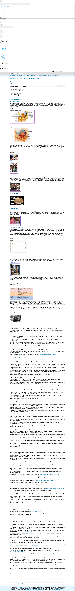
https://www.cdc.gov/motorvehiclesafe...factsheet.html (47, 354)
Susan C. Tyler (19, 578)
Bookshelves (20, 75)
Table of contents (61, 86)
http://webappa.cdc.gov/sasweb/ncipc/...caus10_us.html (49, 474)
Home (14, 75)
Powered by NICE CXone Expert (23, 587)
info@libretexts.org (57, 589)
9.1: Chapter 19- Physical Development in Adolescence (22, 577)
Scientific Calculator (5, 50)
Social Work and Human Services (30, 75)
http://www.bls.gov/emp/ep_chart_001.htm (55, 553)
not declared (54, 577)
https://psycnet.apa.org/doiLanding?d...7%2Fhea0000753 (38, 545)
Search (11, 73)
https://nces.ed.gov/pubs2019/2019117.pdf (17, 551)
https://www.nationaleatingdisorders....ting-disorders (55, 478)
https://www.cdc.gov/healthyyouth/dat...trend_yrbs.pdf (19, 357)
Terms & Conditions (33, 589)
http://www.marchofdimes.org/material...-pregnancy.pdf (40, 450)
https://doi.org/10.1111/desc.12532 (29, 531)
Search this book (2, 16)
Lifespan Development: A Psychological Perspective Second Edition (21, 573)
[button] (3, 57)
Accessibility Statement (39, 589)
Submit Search (3, 19)
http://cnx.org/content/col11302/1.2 (36, 511)
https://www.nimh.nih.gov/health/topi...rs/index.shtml (45, 480)
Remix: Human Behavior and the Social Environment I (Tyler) (48, 75)
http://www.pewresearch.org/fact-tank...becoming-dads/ (54, 488)
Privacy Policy (27, 589)
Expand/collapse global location (64, 75)
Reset (1, 25)
